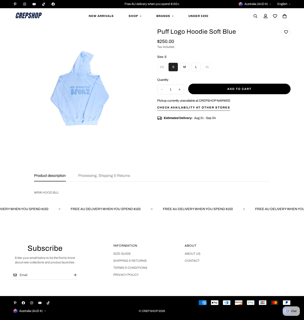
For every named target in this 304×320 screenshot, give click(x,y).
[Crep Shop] (28, 16)
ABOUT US (192, 253)
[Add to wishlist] (286, 32)
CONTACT (192, 260)
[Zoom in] (139, 36)
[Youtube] (34, 4)
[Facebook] (53, 4)
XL (209, 68)
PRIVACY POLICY (126, 274)
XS (163, 68)
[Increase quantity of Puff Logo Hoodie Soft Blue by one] (179, 89)
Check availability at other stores (193, 107)
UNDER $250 (198, 16)
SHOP (133, 16)
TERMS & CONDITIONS (130, 267)
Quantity (163, 79)
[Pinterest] (15, 4)
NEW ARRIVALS (101, 16)
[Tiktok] (43, 4)
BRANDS (163, 16)
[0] (284, 16)
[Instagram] (24, 4)
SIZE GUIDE (122, 253)
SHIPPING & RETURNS (130, 260)
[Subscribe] (72, 275)
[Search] (255, 16)
